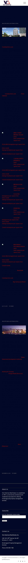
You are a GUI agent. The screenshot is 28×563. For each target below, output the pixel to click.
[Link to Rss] (25, 561)
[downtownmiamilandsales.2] (14, 330)
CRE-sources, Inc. (6, 559)
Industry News (5, 23)
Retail (17, 23)
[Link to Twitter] (20, 561)
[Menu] (24, 3)
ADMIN (12, 306)
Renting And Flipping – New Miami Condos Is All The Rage (13, 18)
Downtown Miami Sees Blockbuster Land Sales (11, 315)
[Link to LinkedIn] (23, 561)
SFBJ (7, 302)
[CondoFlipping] (14, 32)
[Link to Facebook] (18, 561)
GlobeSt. (8, 469)
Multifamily (12, 23)
